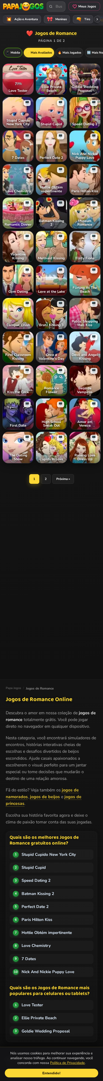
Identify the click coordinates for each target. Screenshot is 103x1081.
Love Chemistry (36, 945)
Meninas (57, 19)
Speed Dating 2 (36, 880)
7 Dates (29, 959)
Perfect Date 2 (35, 906)
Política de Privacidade (67, 1062)
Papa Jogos (13, 688)
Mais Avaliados (39, 52)
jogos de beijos (45, 797)
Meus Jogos (87, 6)
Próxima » (63, 479)
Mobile (13, 52)
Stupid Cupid (34, 867)
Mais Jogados (69, 52)
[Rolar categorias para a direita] (97, 19)
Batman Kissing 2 (38, 893)
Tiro (83, 19)
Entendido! (51, 1073)
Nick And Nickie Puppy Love (48, 972)
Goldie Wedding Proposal (46, 1031)
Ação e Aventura (22, 19)
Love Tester (32, 1005)
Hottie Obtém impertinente (47, 932)
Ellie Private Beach (39, 1018)
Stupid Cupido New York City (49, 854)
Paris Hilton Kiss (37, 919)
